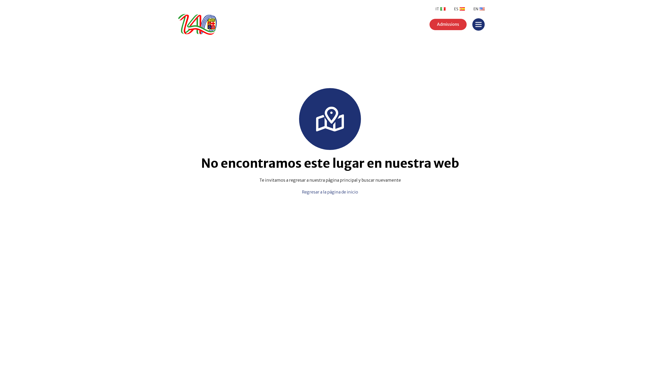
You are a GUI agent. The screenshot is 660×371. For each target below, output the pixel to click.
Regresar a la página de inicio (330, 192)
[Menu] (478, 24)
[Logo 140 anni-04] (213, 24)
